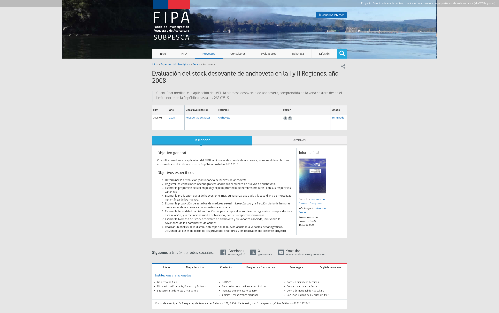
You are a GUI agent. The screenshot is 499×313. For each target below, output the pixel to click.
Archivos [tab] (299, 140)
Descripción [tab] (202, 140)
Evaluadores (268, 53)
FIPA (184, 53)
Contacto (226, 267)
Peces (196, 64)
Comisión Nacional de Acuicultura (305, 290)
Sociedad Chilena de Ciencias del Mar (307, 294)
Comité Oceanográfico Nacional (240, 294)
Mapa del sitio (195, 267)
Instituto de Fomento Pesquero (312, 201)
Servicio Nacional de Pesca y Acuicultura (244, 286)
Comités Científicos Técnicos (303, 282)
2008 (172, 117)
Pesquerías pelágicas (198, 117)
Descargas (296, 267)
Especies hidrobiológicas (175, 64)
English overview (330, 267)
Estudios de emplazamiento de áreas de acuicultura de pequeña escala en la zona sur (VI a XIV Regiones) (434, 3)
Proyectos (208, 53)
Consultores (238, 53)
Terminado (338, 117)
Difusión (324, 53)
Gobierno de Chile (167, 282)
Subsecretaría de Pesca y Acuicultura (177, 290)
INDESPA (227, 282)
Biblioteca (297, 53)
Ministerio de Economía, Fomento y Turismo (181, 286)
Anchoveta (209, 64)
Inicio (162, 53)
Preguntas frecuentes (260, 267)
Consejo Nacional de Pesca (302, 286)
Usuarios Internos (332, 15)
